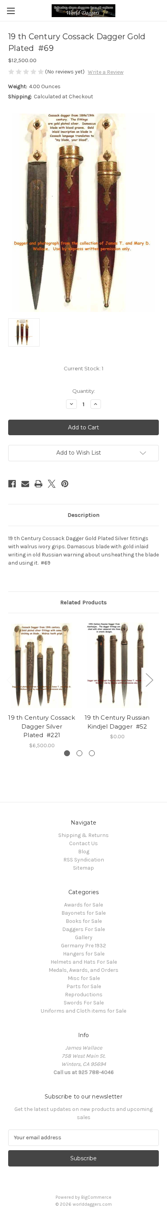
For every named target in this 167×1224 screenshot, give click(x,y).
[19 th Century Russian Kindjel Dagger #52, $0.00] (117, 665)
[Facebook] (12, 483)
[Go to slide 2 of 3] (79, 753)
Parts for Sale (83, 986)
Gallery (83, 937)
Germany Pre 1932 (83, 945)
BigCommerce (96, 1197)
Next (149, 679)
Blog (83, 851)
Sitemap (83, 868)
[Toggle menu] (10, 10)
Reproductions (84, 994)
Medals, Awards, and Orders (83, 970)
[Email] (25, 483)
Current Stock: (83, 368)
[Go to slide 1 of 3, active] (67, 753)
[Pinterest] (65, 483)
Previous (10, 679)
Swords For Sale (84, 1002)
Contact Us (83, 843)
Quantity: (83, 391)
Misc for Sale (84, 978)
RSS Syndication (83, 859)
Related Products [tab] (83, 602)
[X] (52, 483)
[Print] (38, 483)
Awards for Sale (83, 904)
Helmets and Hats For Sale (83, 962)
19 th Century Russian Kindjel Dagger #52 (117, 722)
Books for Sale (84, 921)
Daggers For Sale (83, 929)
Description (83, 514)
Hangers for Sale (83, 953)
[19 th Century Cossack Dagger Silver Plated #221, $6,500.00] (41, 665)
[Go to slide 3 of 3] (92, 753)
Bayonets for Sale (83, 913)
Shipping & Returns (83, 835)
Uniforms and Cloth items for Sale (83, 1011)
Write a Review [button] (106, 72)
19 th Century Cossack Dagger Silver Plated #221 (41, 726)
